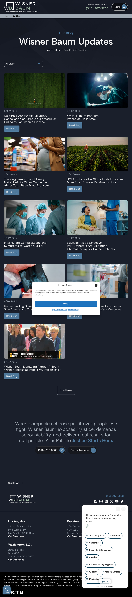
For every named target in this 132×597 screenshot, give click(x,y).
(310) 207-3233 (97, 8)
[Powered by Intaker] (110, 586)
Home (7, 16)
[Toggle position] (118, 509)
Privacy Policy (73, 310)
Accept (66, 303)
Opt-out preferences (59, 310)
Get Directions (16, 536)
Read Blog (11, 128)
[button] (96, 285)
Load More (66, 390)
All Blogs (10, 63)
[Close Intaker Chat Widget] (123, 509)
